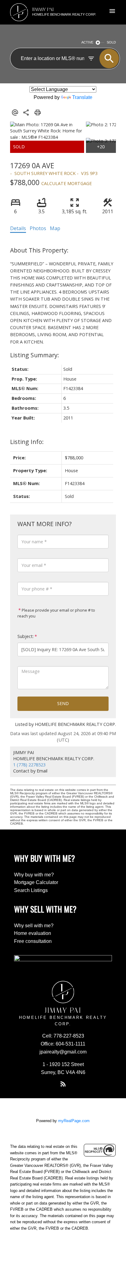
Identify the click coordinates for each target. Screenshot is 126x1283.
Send (63, 703)
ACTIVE (87, 42)
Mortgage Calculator (36, 882)
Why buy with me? (34, 874)
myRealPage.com (74, 1120)
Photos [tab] (38, 228)
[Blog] (63, 1084)
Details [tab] (18, 228)
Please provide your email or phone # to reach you (56, 613)
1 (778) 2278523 (29, 765)
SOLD (111, 42)
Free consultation (33, 941)
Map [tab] (55, 228)
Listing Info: (27, 442)
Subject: (25, 636)
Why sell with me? (34, 925)
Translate (82, 97)
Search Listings (31, 890)
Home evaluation (32, 933)
